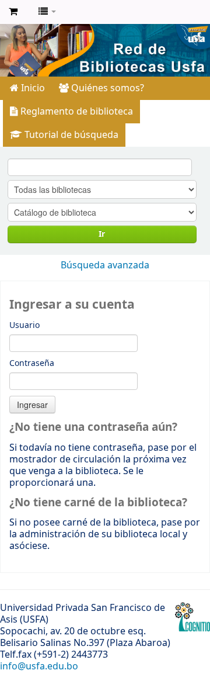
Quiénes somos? (106, 88)
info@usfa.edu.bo (39, 666)
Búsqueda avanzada (105, 265)
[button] (13, 11)
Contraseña (31, 363)
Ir (102, 234)
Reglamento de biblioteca (75, 112)
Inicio (32, 88)
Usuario (24, 325)
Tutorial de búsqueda (70, 135)
